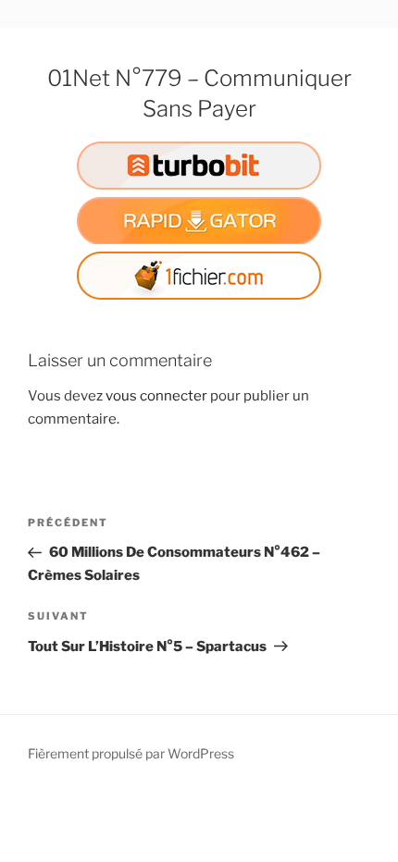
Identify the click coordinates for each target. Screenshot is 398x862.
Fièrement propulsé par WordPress (131, 753)
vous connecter (156, 396)
